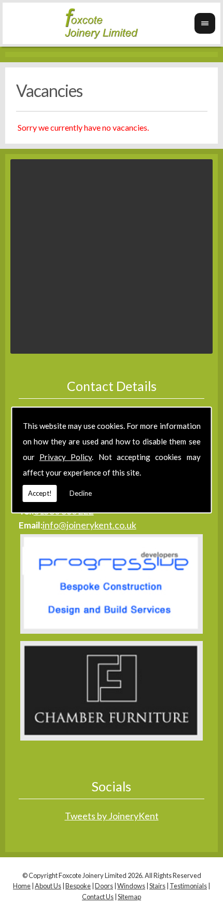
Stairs (157, 886)
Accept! (40, 493)
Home (22, 886)
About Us (48, 886)
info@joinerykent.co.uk (89, 525)
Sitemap (129, 897)
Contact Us (98, 897)
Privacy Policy (65, 457)
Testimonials (188, 886)
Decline (80, 493)
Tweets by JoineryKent (112, 816)
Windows (131, 886)
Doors (104, 886)
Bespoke (78, 886)
